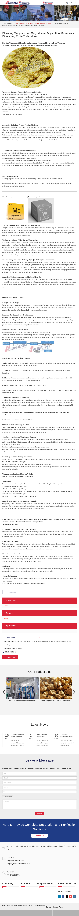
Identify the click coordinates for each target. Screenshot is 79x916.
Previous (3, 692)
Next (74, 692)
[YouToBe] (70, 896)
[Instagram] (74, 896)
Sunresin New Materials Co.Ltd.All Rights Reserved (28, 905)
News (22, 23)
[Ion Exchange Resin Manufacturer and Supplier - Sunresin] (11, 2)
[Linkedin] (59, 896)
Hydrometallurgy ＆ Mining (43, 23)
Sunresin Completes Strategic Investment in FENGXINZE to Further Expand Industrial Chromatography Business (67, 735)
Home (16, 23)
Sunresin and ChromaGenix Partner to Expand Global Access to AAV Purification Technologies (42, 735)
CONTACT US (10, 657)
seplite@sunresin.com (11, 645)
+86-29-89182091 (10, 652)
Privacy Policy (58, 907)
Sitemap (48, 907)
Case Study (30, 23)
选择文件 (7, 796)
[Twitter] (67, 896)
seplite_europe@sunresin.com (14, 648)
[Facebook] (63, 896)
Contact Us (39, 836)
